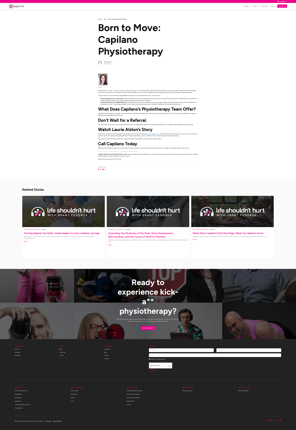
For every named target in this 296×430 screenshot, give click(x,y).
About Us (17, 349)
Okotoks (129, 404)
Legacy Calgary (130, 401)
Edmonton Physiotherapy (21, 390)
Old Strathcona (19, 408)
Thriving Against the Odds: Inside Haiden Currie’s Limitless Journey (62, 233)
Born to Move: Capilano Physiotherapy (117, 19)
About (255, 6)
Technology (62, 352)
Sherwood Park (74, 390)
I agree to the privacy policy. (158, 359)
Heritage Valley (18, 394)
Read (105, 19)
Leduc (72, 401)
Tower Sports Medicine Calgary (134, 390)
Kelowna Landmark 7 (187, 390)
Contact (106, 355)
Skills (61, 349)
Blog (105, 352)
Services (246, 6)
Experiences (18, 355)
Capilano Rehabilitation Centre (22, 404)
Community (264, 6)
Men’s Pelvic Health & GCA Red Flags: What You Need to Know (228, 233)
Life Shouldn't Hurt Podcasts (32, 229)
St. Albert (282, 1)
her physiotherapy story (152, 134)
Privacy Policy (48, 421)
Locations (106, 358)
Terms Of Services (57, 421)
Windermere (18, 401)
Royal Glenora (18, 397)
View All (61, 355)
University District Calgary (133, 394)
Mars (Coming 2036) (243, 390)
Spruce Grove (74, 394)
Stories (272, 6)
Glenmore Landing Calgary (133, 397)
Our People (17, 352)
